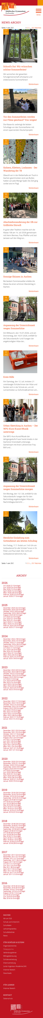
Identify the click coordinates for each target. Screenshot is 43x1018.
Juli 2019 (6, 801)
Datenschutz (8, 998)
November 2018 (9, 825)
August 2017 (8, 862)
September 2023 (9, 675)
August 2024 (8, 646)
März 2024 (7, 655)
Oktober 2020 (8, 765)
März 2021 (7, 746)
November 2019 (9, 794)
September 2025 (9, 613)
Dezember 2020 (9, 761)
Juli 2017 (6, 863)
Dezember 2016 (9, 886)
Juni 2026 (7, 587)
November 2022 (9, 703)
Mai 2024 (6, 651)
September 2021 (9, 735)
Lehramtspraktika (9, 928)
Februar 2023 (8, 687)
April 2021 (7, 744)
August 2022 (8, 708)
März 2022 (7, 715)
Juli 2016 (6, 894)
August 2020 (8, 768)
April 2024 (7, 653)
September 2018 (9, 829)
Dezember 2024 (9, 639)
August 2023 (8, 677)
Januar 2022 (8, 718)
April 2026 (7, 591)
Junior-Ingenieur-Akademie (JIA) (14, 966)
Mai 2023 (6, 682)
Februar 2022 (8, 717)
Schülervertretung (10, 959)
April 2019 (7, 806)
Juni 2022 (7, 710)
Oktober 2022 (8, 704)
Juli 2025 (6, 616)
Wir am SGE (7, 918)
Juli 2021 (6, 739)
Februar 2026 (8, 594)
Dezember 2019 (9, 792)
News (5, 935)
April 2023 (7, 684)
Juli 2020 (6, 770)
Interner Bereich (9, 969)
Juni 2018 (7, 834)
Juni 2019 (7, 803)
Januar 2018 (8, 843)
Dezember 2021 (9, 730)
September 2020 (9, 766)
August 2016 (8, 893)
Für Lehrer (8, 985)
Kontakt (7, 995)
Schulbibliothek (9, 932)
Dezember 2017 (9, 854)
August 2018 (8, 830)
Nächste (38, 28)
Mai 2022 (6, 711)
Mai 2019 (6, 805)
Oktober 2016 (8, 889)
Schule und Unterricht (11, 922)
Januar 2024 (8, 658)
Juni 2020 (7, 772)
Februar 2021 (8, 748)
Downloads (7, 973)
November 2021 (9, 732)
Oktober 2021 (8, 734)
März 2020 (7, 777)
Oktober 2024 (8, 642)
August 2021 (8, 737)
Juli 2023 (6, 679)
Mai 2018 (6, 836)
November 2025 (9, 609)
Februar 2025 (8, 625)
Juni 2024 (7, 649)
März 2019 (7, 808)
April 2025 (7, 622)
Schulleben (7, 925)
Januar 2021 (8, 750)
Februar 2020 (8, 779)
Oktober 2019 (8, 796)
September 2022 (9, 706)
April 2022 (7, 713)
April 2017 (7, 869)
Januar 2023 (8, 689)
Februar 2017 (8, 872)
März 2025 (7, 623)
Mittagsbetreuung (9, 956)
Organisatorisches (9, 945)
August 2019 (8, 799)
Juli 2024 (6, 647)
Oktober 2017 (8, 858)
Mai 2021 (6, 742)
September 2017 (9, 860)
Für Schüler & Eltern (13, 942)
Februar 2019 (8, 810)
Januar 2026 (8, 596)
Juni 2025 (7, 618)
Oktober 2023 (8, 673)
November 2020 (9, 763)
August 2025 (8, 615)
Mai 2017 (6, 867)
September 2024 (9, 644)
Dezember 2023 (9, 670)
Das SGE (6, 915)
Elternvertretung (9, 962)
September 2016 (9, 891)
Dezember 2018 (9, 823)
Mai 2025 (6, 620)
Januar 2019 (8, 812)
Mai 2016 (6, 898)
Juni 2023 (7, 680)
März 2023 (7, 686)
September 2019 (9, 798)
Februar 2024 (8, 656)
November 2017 (9, 856)
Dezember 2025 (9, 607)
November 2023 (9, 671)
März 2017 (7, 870)
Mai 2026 (6, 589)
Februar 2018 (8, 841)
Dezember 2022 (9, 701)
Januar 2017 (8, 874)
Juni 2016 (7, 896)
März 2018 (7, 839)
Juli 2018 (6, 832)
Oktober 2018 (8, 827)
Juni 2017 (7, 865)
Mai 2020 (6, 774)
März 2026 (7, 592)
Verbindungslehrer (10, 952)
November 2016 (9, 887)
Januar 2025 (8, 627)
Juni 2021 (7, 741)
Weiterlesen (34, 84)
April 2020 (7, 775)
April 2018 (7, 838)
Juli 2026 (6, 585)
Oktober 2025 (8, 611)
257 (33, 28)
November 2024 (9, 640)
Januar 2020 (8, 781)
